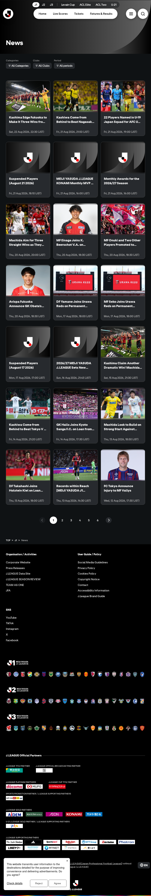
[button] (131, 14)
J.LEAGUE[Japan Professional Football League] (96, 863)
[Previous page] (42, 520)
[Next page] (109, 520)
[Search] (143, 14)
